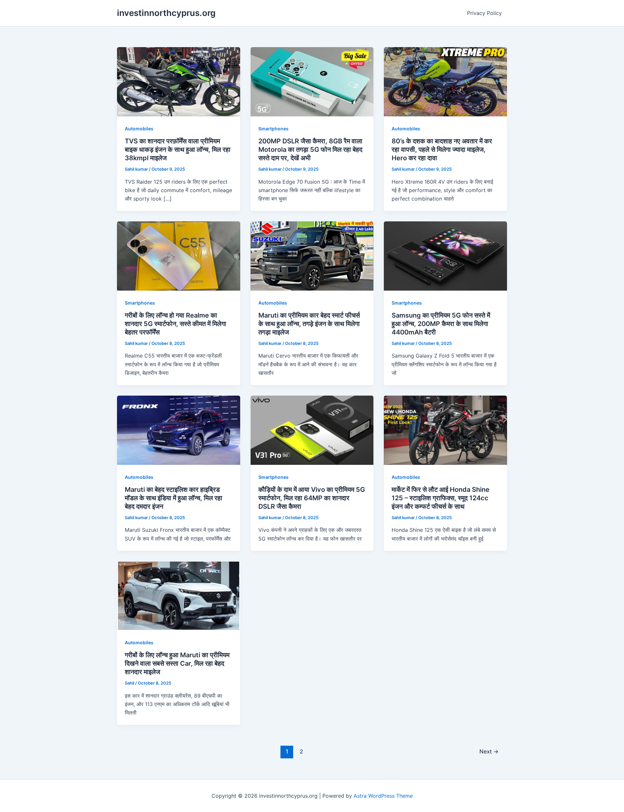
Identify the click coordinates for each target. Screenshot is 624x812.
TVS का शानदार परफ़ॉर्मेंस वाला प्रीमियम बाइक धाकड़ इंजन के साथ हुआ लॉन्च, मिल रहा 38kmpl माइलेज (177, 149)
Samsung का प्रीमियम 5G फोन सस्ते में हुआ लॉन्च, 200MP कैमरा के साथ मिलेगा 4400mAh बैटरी (441, 323)
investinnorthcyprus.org (166, 13)
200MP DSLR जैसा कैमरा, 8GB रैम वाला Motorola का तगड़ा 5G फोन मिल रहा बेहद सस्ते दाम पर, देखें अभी (310, 149)
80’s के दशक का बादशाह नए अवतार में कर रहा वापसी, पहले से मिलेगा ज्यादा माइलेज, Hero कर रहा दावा (442, 149)
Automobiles (139, 128)
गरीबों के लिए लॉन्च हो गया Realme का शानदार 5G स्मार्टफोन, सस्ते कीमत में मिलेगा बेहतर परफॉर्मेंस (175, 323)
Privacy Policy (484, 13)
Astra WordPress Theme (383, 795)
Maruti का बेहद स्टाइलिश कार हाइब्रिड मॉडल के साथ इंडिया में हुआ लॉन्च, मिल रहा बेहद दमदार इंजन (173, 498)
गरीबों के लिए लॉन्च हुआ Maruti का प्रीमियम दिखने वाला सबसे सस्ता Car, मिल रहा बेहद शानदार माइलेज (177, 663)
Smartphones (273, 128)
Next (489, 751)
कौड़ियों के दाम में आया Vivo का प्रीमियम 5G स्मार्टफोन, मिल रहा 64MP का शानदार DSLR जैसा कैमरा (311, 498)
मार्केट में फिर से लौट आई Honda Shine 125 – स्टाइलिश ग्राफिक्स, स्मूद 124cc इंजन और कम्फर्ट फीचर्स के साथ (440, 498)
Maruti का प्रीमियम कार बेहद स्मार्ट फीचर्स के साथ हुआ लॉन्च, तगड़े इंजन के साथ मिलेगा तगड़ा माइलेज (309, 323)
